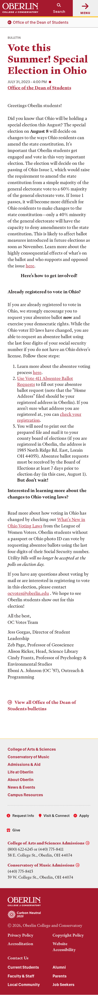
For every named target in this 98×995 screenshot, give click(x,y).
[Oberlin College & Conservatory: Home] (20, 8)
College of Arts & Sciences (32, 749)
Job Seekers (63, 984)
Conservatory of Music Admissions (41, 865)
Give (16, 830)
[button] (57, 8)
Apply (84, 815)
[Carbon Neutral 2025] (49, 914)
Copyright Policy (68, 935)
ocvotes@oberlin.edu (28, 593)
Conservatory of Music (28, 756)
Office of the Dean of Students (41, 22)
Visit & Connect (57, 815)
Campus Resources (25, 794)
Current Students (23, 967)
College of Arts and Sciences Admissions (46, 843)
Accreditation (20, 943)
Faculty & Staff (21, 976)
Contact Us (18, 958)
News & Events (21, 787)
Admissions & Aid (24, 764)
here (30, 266)
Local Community (24, 984)
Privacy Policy (20, 935)
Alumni (59, 967)
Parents (60, 976)
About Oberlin (21, 779)
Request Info (23, 815)
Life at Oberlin (20, 772)
